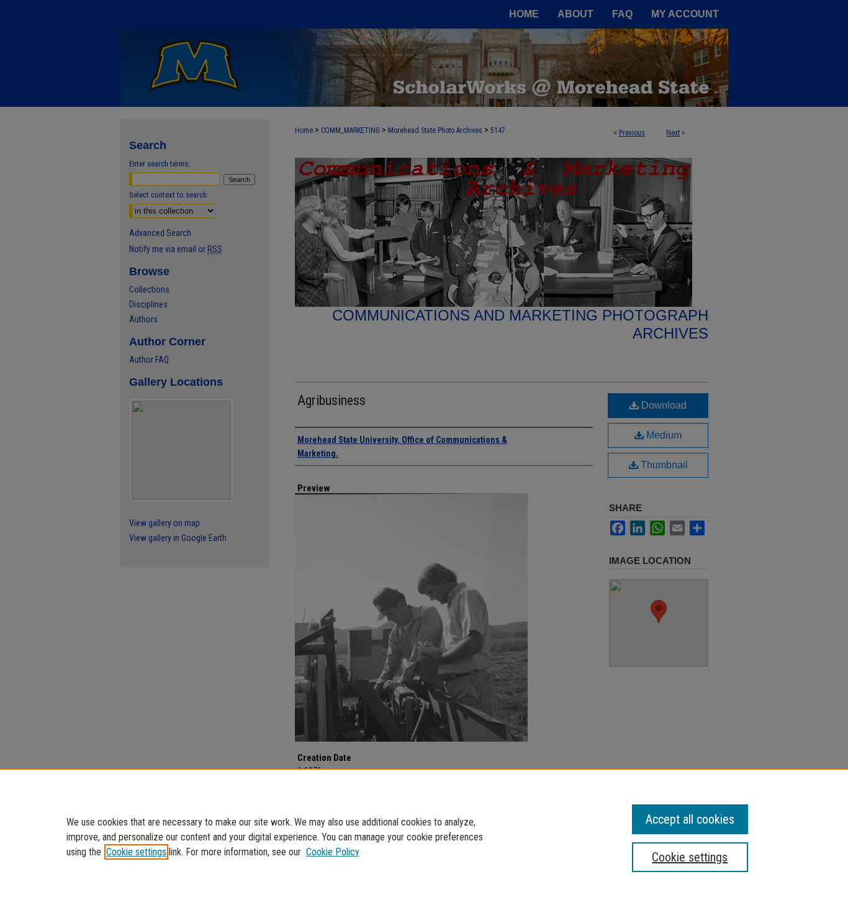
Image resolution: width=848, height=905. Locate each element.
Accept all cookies (690, 819)
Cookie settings (136, 852)
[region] (424, 836)
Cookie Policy (332, 852)
